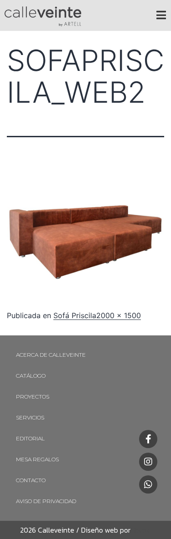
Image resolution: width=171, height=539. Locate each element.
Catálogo (31, 375)
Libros (139, 529)
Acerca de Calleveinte (51, 354)
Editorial (30, 438)
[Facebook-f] (148, 439)
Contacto (31, 480)
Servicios (30, 417)
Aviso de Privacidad (46, 501)
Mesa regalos (37, 459)
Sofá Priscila (74, 315)
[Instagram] (148, 462)
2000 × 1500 (118, 315)
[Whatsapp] (148, 484)
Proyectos (32, 396)
